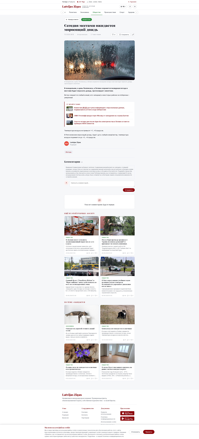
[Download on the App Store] (127, 413)
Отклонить (135, 432)
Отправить (129, 190)
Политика (73, 12)
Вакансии (65, 418)
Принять (149, 432)
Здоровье (132, 12)
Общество (97, 12)
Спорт (122, 12)
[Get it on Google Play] (127, 418)
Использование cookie (108, 422)
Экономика (84, 12)
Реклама (84, 412)
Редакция (65, 415)
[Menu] (135, 6)
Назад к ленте (73, 19)
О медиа (65, 412)
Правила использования (106, 413)
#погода (68, 152)
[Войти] (130, 6)
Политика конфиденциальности (108, 418)
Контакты (85, 415)
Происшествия (110, 12)
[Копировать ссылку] (133, 34)
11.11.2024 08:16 (69, 34)
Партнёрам (85, 418)
